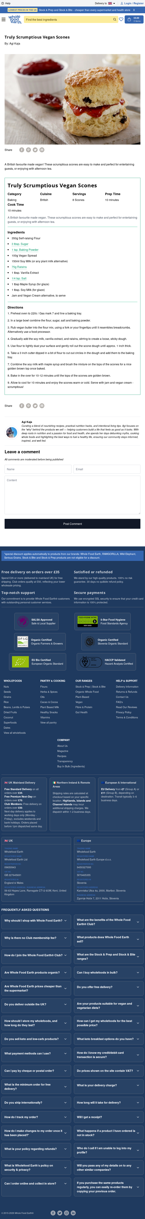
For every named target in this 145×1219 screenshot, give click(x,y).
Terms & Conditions (127, 717)
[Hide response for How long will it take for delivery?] (138, 1102)
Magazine (62, 751)
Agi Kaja (14, 43)
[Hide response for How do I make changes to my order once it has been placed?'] (65, 1133)
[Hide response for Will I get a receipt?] (138, 1117)
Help (7, 3)
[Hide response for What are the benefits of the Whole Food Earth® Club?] (138, 922)
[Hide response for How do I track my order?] (65, 1117)
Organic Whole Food (87, 691)
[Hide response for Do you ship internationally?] (65, 1102)
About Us (62, 746)
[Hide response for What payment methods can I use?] (65, 1053)
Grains (7, 697)
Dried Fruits (10, 712)
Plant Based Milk (49, 707)
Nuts (6, 686)
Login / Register (134, 3)
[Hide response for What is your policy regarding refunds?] (65, 1149)
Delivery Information (127, 686)
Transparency (65, 761)
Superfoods (10, 722)
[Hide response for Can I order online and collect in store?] (65, 1183)
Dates (7, 727)
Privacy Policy (123, 712)
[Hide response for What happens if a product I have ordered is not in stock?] (138, 1133)
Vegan (79, 702)
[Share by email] (41, 149)
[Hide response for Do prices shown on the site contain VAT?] (138, 1071)
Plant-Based (82, 697)
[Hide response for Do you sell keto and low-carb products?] (65, 1039)
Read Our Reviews (126, 707)
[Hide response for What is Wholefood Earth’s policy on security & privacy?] (65, 1167)
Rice (6, 702)
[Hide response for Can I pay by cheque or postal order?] (65, 1071)
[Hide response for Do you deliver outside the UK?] (65, 1004)
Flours (43, 686)
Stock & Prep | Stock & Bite (91, 686)
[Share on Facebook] (21, 149)
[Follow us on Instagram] (66, 1213)
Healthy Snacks (49, 712)
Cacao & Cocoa (49, 702)
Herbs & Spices (48, 691)
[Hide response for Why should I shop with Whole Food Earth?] (65, 920)
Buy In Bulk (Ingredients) (71, 766)
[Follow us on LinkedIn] (73, 1213)
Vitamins (45, 717)
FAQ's (119, 702)
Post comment (72, 524)
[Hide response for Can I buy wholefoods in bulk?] (138, 972)
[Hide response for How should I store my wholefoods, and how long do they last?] (65, 1023)
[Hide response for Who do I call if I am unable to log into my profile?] (138, 1150)
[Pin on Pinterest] (28, 149)
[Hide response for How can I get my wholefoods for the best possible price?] (138, 1023)
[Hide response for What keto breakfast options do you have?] (138, 1039)
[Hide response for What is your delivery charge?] (138, 1085)
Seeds (7, 691)
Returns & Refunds (126, 691)
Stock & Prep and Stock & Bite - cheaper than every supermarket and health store (69, 10)
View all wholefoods (15, 732)
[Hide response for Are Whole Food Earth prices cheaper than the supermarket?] (65, 988)
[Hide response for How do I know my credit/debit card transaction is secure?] (138, 1055)
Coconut (8, 717)
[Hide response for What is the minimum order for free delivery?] (65, 1086)
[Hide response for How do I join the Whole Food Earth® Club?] (65, 955)
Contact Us (122, 697)
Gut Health (82, 712)
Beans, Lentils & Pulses (17, 707)
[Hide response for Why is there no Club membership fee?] (65, 938)
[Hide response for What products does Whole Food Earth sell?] (138, 939)
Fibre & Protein (84, 707)
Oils (42, 697)
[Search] (114, 19)
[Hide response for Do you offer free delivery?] (138, 987)
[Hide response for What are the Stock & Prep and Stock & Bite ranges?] (138, 956)
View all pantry (48, 722)
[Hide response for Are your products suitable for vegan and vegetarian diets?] (138, 1006)
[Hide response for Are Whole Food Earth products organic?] (65, 972)
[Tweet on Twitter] (35, 149)
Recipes (61, 756)
